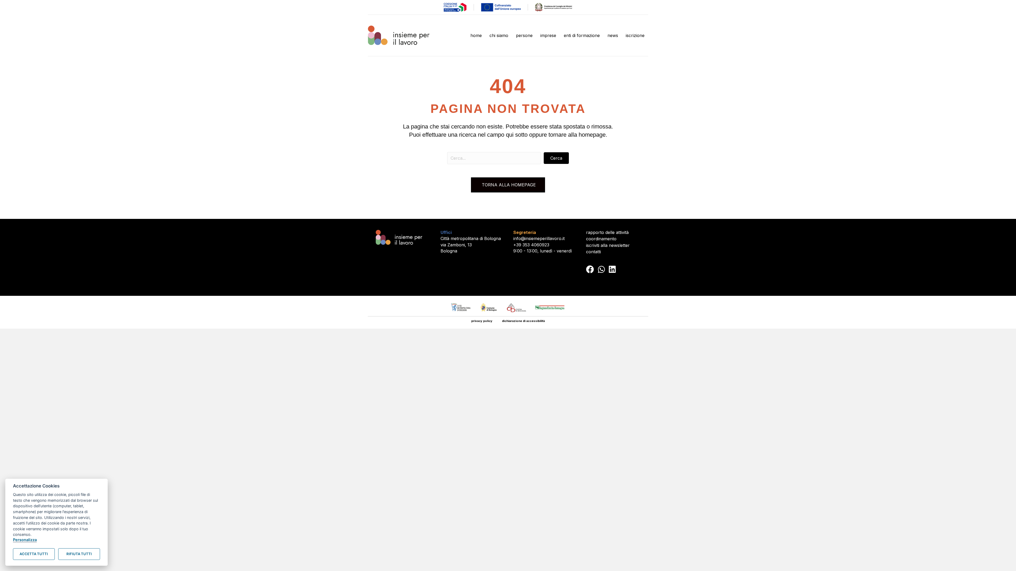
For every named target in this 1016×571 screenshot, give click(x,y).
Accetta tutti (34, 554)
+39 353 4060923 (531, 244)
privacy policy (481, 321)
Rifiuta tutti (79, 554)
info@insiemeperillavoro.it (539, 238)
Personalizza (25, 539)
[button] (556, 158)
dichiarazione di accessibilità (523, 321)
